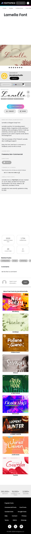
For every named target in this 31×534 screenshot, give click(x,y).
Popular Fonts (9, 503)
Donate (7, 162)
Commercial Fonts (10, 507)
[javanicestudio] (5, 76)
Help (6, 516)
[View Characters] (28, 92)
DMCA (15, 520)
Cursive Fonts (9, 511)
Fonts (4, 8)
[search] (21, 3)
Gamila (15, 475)
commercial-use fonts (15, 494)
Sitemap (23, 520)
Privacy (24, 516)
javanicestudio (16, 75)
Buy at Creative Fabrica (11, 172)
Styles (11, 8)
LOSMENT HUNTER (15, 434)
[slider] (15, 84)
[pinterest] (21, 526)
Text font (15, 180)
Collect (11, 111)
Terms (7, 520)
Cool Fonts (22, 507)
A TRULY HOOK (15, 393)
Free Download (17, 106)
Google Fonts (22, 511)
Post (25, 282)
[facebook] (9, 526)
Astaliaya (15, 332)
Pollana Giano (15, 352)
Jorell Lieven (15, 455)
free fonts (5, 493)
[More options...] (28, 96)
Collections (19, 8)
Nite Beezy (15, 311)
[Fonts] (8, 3)
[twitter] (15, 526)
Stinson (15, 373)
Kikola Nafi (15, 414)
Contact (14, 78)
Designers (26, 493)
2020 (8, 238)
